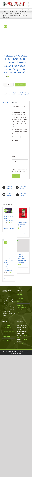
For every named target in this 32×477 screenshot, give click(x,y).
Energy (13, 95)
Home (20, 294)
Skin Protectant (25, 95)
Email (14, 162)
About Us (20, 298)
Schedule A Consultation (7, 326)
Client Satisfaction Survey (8, 332)
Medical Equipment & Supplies (22, 307)
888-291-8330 (24, 339)
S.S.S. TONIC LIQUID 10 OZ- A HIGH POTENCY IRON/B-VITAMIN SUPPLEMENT (8, 264)
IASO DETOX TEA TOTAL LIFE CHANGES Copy (9, 218)
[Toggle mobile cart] (29, 6)
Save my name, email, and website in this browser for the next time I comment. (20, 169)
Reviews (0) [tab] (5, 102)
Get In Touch (7, 340)
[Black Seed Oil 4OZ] (16, 36)
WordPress (18, 353)
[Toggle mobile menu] (29, 2)
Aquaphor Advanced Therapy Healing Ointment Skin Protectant (23, 258)
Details (12, 228)
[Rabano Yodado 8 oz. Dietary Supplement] (23, 213)
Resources (21, 313)
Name (14, 156)
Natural (18, 95)
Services (20, 302)
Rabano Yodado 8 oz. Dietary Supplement (22, 224)
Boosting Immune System (17, 93)
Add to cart (20, 84)
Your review (15, 140)
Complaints (6, 336)
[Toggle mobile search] (29, 4)
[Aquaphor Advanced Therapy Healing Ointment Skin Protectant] (23, 245)
